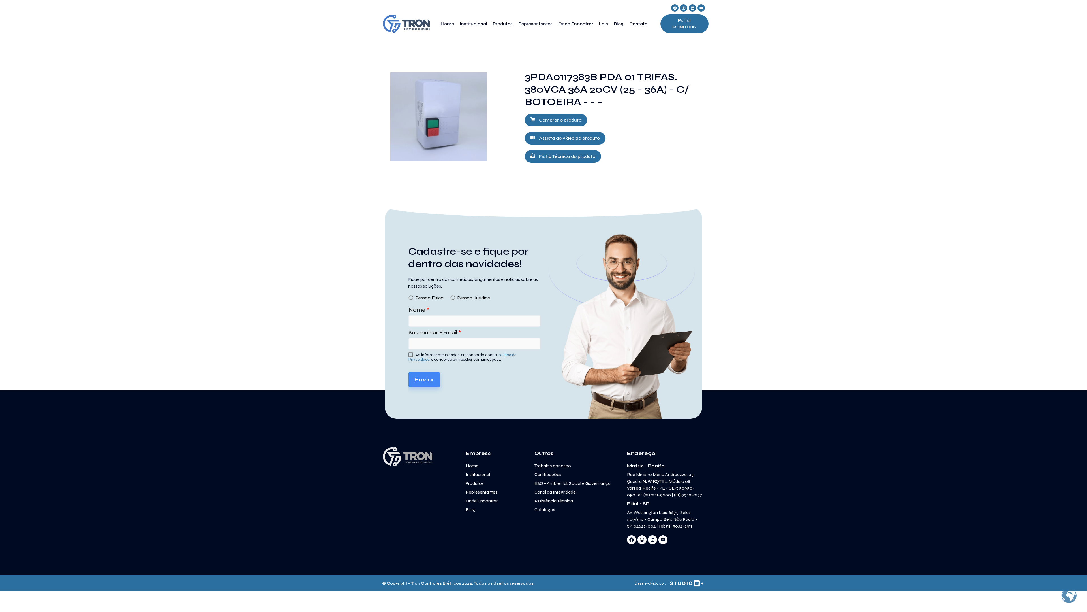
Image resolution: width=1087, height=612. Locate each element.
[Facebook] (675, 8)
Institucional (473, 23)
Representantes (535, 23)
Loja (603, 23)
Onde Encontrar (575, 23)
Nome (418, 309)
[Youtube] (701, 8)
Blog (619, 23)
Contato (638, 23)
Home (447, 23)
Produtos (503, 23)
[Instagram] (683, 8)
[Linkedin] (692, 8)
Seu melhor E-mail (434, 332)
